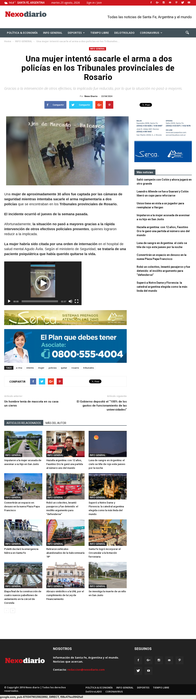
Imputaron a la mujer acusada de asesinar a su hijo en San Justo (163, 217)
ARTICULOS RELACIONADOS (24, 423)
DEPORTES (75, 32)
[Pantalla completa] (76, 301)
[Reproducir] (9, 301)
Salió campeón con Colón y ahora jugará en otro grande (164, 181)
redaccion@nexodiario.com (86, 669)
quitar (64, 367)
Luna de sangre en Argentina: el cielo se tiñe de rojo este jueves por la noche (107, 464)
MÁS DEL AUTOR (56, 423)
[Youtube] (189, 2)
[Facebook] (151, 2)
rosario (75, 367)
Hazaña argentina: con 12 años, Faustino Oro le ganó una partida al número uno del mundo (64, 464)
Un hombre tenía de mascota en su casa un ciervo (31, 403)
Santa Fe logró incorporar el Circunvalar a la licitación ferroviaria (105, 553)
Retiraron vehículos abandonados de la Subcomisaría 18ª (65, 553)
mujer (41, 367)
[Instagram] (164, 2)
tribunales (88, 367)
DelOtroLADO (124, 32)
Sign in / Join (94, 2)
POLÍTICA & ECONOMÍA (22, 32)
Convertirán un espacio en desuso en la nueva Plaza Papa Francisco (22, 506)
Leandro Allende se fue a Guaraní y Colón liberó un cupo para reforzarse (163, 193)
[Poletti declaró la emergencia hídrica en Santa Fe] (23, 532)
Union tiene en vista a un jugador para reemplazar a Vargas (160, 205)
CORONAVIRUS (149, 32)
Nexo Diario (90, 96)
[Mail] (170, 2)
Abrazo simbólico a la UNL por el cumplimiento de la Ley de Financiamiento (65, 595)
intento (30, 367)
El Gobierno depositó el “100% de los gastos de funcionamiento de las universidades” (102, 405)
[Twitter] (182, 2)
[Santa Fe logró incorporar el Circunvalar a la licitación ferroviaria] (108, 532)
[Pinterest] (176, 2)
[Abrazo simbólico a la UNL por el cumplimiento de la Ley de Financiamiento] (65, 575)
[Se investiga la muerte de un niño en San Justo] (108, 575)
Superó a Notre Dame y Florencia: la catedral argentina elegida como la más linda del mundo (162, 286)
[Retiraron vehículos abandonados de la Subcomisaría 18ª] (65, 532)
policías (53, 367)
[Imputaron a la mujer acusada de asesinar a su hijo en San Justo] (23, 444)
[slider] (40, 301)
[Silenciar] (70, 301)
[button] (187, 32)
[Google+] (157, 2)
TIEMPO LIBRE (99, 32)
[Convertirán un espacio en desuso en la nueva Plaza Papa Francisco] (23, 486)
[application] (43, 283)
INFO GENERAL (52, 32)
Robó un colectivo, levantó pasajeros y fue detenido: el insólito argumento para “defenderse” (163, 270)
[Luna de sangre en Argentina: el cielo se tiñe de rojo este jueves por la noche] (108, 444)
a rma (19, 367)
